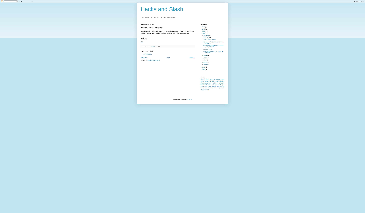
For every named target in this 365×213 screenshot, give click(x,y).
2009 (203, 31)
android (209, 84)
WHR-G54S (215, 88)
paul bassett (208, 86)
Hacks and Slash (162, 9)
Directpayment (220, 81)
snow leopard (205, 81)
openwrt (207, 89)
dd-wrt (215, 83)
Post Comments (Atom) (154, 60)
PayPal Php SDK (207, 49)
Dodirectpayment (206, 83)
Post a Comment (147, 54)
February (206, 64)
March (205, 62)
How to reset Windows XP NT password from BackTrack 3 (213, 46)
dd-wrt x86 (203, 89)
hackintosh (205, 79)
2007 (203, 67)
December (206, 35)
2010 (203, 29)
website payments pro (218, 86)
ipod (213, 84)
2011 (203, 27)
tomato (212, 81)
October (206, 55)
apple (220, 88)
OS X (212, 88)
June (205, 60)
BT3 (204, 88)
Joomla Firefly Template (209, 39)
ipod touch (218, 84)
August (205, 57)
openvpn (221, 83)
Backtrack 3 (207, 88)
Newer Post (144, 57)
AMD (202, 88)
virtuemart (204, 84)
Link (142, 42)
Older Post (191, 57)
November (206, 38)
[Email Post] (159, 46)
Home (168, 57)
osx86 (222, 79)
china (211, 79)
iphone (216, 79)
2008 (203, 33)
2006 (203, 69)
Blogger (189, 99)
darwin (222, 88)
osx (219, 79)
